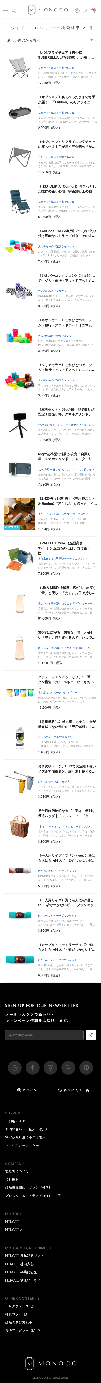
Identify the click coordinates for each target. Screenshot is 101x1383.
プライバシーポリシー (22, 1145)
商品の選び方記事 (18, 1322)
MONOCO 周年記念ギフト (24, 1255)
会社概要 (12, 1179)
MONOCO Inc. (42, 1377)
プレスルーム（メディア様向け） (30, 1195)
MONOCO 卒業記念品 (21, 1271)
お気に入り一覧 (77, 1090)
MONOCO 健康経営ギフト (24, 1280)
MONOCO (12, 1221)
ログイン (30, 1090)
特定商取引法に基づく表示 (25, 1137)
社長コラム (13, 1314)
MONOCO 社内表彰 (19, 1263)
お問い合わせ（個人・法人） (27, 1128)
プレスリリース (17, 1306)
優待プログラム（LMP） (23, 1330)
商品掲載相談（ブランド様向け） (30, 1187)
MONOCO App (15, 1229)
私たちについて (17, 1171)
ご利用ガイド (15, 1120)
